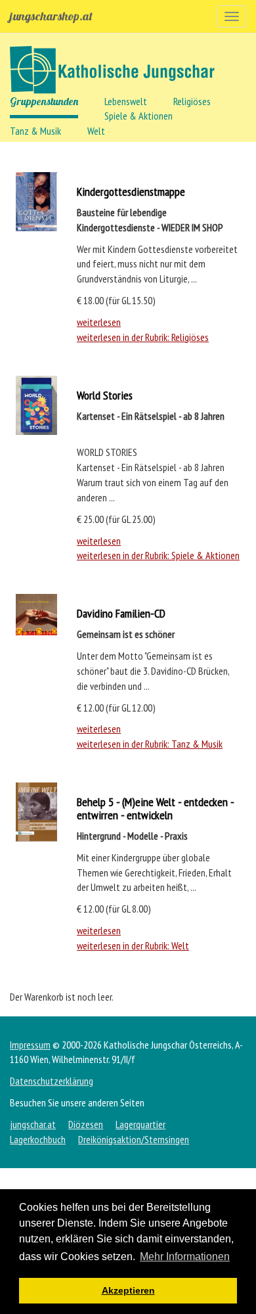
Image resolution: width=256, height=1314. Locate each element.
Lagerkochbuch (38, 1139)
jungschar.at (33, 1124)
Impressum (30, 1044)
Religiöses (192, 101)
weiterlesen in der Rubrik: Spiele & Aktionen (158, 555)
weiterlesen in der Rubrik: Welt (133, 945)
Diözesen (85, 1124)
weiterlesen (99, 321)
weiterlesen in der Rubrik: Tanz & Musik (150, 743)
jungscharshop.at (51, 16)
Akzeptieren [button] (128, 1290)
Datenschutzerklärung (51, 1080)
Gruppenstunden (44, 101)
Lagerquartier (140, 1124)
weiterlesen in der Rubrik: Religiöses (143, 337)
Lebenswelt (125, 101)
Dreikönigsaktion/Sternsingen (133, 1139)
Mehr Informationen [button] (185, 1256)
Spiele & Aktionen (138, 115)
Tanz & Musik (35, 130)
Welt (96, 130)
